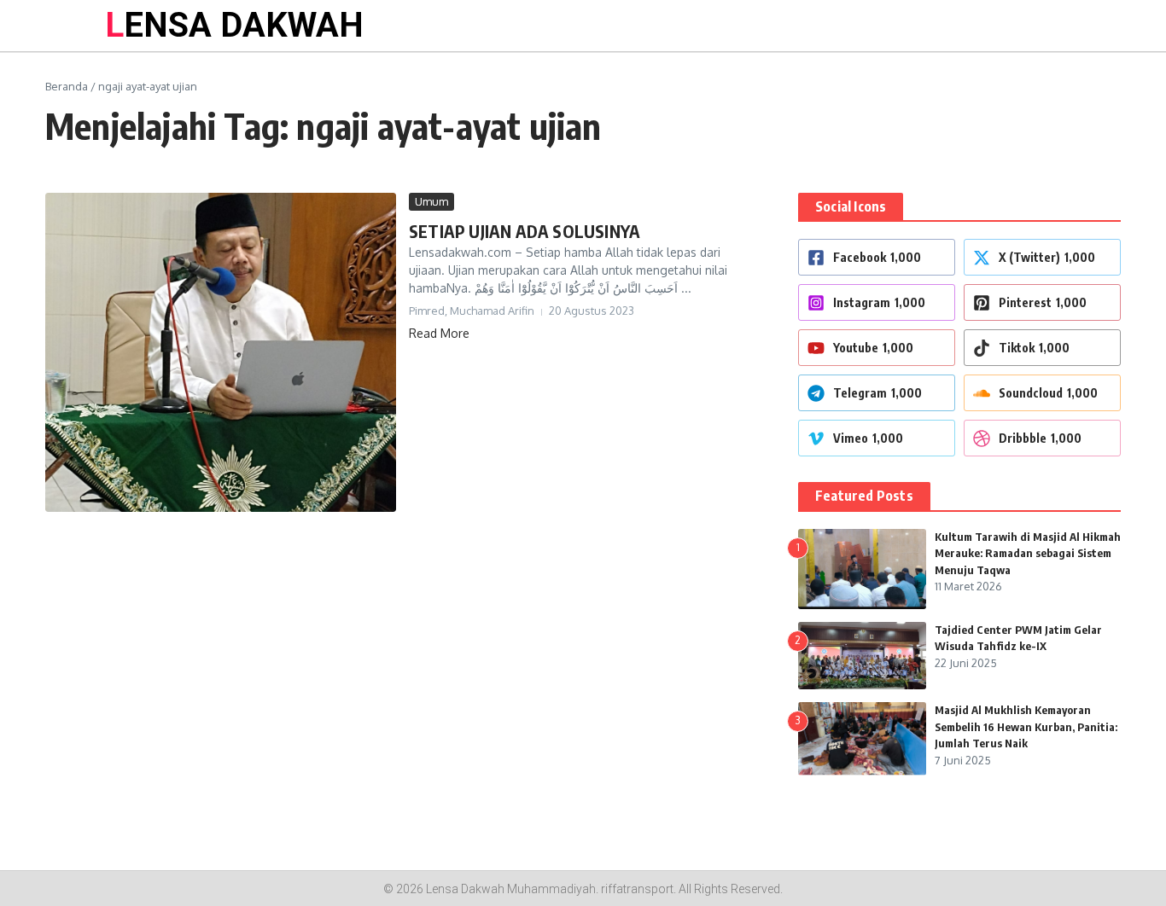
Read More (439, 333)
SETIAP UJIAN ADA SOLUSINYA (524, 230)
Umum (431, 201)
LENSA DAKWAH (234, 25)
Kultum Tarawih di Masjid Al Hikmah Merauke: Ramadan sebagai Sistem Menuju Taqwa (1028, 553)
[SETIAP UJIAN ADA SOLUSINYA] (220, 352)
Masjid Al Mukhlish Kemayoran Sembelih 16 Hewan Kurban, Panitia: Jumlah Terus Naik (1026, 726)
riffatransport (637, 889)
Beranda (66, 86)
